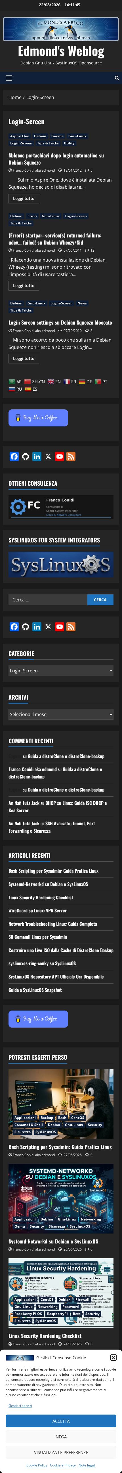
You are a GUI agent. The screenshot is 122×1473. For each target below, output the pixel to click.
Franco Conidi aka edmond (34, 170)
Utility (69, 143)
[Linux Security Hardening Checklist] (61, 1293)
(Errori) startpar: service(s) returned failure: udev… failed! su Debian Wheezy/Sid (55, 239)
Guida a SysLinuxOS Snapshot (35, 989)
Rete (77, 1313)
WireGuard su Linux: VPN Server (38, 910)
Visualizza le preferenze (61, 1452)
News (82, 303)
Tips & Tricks (48, 143)
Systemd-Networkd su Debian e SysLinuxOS (48, 884)
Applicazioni (25, 1117)
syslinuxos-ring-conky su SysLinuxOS (42, 963)
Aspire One (19, 136)
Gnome (57, 136)
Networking (91, 1219)
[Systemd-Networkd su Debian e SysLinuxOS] (61, 1199)
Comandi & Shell (28, 1124)
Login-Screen (21, 143)
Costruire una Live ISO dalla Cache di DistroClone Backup (61, 950)
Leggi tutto (26, 199)
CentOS (77, 1117)
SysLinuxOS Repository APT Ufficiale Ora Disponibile (56, 976)
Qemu (19, 1226)
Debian (40, 136)
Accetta (61, 1421)
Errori (32, 216)
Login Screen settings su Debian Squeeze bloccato (60, 322)
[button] (113, 1357)
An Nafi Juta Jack (24, 802)
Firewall (82, 1299)
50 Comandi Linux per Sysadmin (38, 936)
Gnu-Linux (77, 136)
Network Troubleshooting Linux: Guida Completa (53, 923)
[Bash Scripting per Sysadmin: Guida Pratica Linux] (61, 1104)
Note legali (87, 1465)
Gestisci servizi (20, 1405)
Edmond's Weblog (61, 50)
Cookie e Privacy (63, 1465)
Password (70, 1306)
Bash (62, 1117)
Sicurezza (22, 1131)
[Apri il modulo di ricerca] (117, 77)
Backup (47, 1117)
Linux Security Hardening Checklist (41, 897)
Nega (61, 1437)
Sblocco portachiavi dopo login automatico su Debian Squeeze (56, 158)
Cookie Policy (36, 1465)
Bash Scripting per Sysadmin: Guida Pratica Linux (53, 870)
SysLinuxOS (45, 1131)
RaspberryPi (57, 1313)
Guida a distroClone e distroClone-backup (66, 756)
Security (95, 1124)
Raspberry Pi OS (28, 1313)
